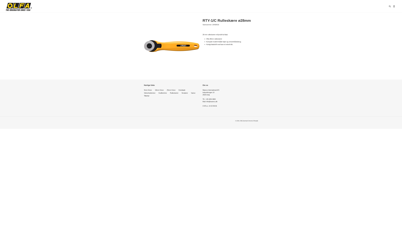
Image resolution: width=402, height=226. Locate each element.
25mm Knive (171, 90)
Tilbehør (146, 96)
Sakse (193, 93)
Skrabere (185, 93)
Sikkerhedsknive (149, 93)
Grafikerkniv (162, 93)
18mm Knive (159, 90)
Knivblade (182, 90)
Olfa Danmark (244, 121)
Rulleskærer (174, 93)
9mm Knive (148, 90)
